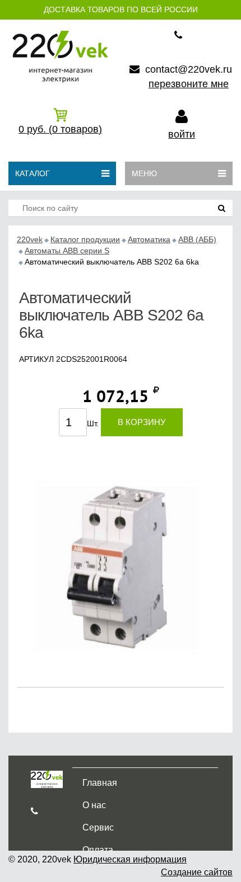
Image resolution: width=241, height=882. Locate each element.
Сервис (98, 827)
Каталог (32, 173)
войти (181, 134)
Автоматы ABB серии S (67, 250)
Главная (99, 782)
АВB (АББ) (197, 239)
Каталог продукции (85, 239)
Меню (144, 173)
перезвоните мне (189, 83)
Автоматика (149, 239)
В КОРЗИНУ (142, 422)
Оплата (97, 850)
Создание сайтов (197, 872)
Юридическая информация (130, 859)
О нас (94, 805)
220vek (30, 239)
